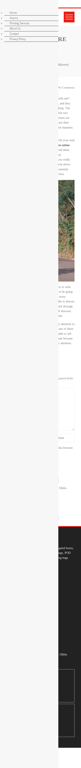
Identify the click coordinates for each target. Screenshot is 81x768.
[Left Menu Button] (4, 6)
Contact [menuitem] (14, 34)
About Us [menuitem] (15, 28)
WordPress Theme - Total (58, 755)
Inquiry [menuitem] (14, 18)
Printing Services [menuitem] (19, 23)
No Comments (66, 87)
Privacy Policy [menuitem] (18, 39)
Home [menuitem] (13, 12)
